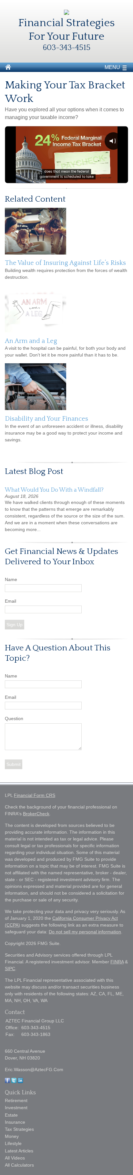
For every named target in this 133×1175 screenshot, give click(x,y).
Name (11, 579)
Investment (16, 1107)
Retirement (16, 1100)
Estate (11, 1115)
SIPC (10, 968)
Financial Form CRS (34, 795)
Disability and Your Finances (46, 418)
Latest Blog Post (34, 471)
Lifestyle (13, 1143)
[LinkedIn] (20, 1081)
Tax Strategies (19, 1129)
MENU (112, 67)
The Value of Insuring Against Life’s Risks (65, 262)
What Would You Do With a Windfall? (54, 490)
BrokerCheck (36, 813)
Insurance (15, 1122)
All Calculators (19, 1165)
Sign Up (14, 624)
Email (10, 601)
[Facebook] (7, 1081)
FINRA (117, 961)
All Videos (15, 1157)
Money (12, 1136)
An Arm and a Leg (31, 341)
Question (14, 718)
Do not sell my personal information (85, 931)
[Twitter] (13, 1081)
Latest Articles (19, 1150)
